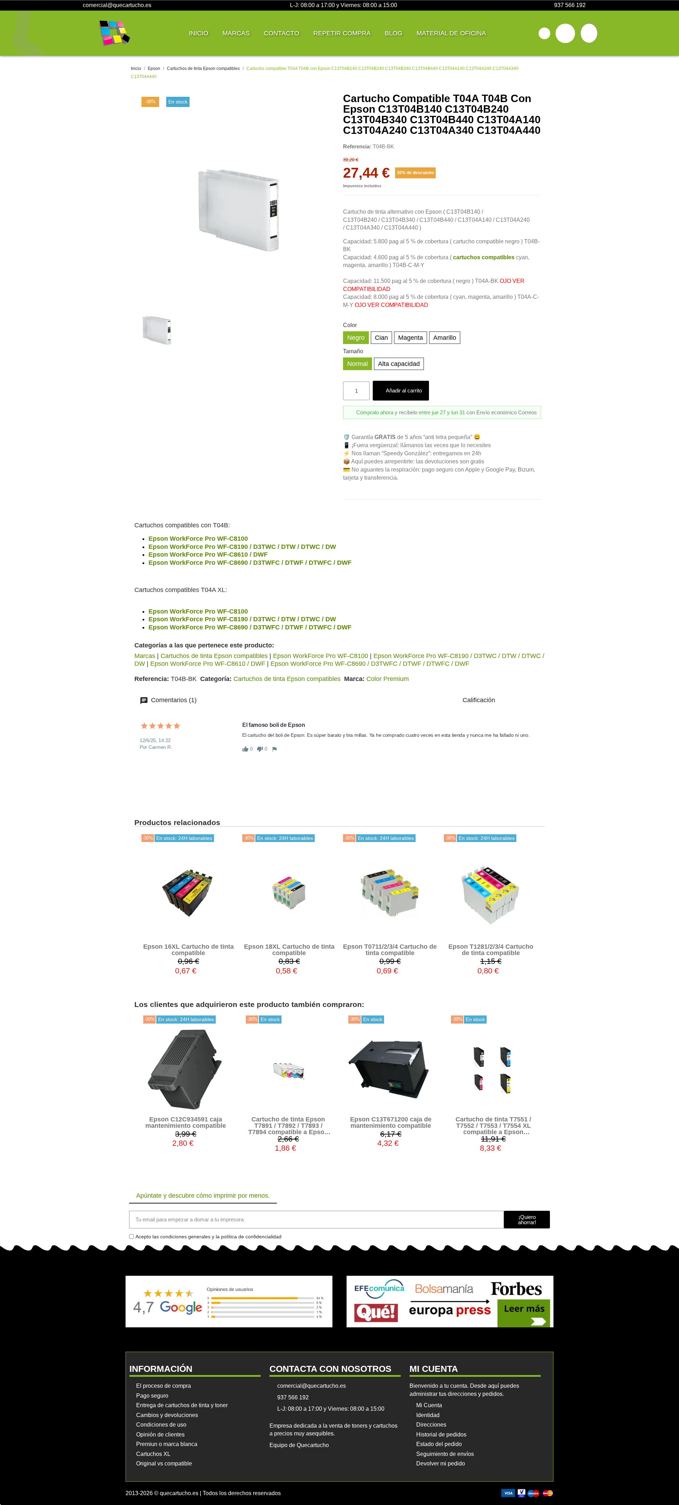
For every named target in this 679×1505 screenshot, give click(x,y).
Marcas (236, 33)
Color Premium (387, 678)
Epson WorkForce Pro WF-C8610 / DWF (208, 554)
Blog (393, 33)
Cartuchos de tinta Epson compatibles (214, 655)
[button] (544, 33)
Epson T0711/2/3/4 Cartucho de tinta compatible (390, 949)
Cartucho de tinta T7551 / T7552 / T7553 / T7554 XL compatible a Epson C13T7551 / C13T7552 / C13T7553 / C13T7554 (493, 1132)
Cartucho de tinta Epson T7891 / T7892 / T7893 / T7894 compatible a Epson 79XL (288, 1129)
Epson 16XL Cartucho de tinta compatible (188, 949)
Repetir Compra (342, 33)
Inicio (198, 33)
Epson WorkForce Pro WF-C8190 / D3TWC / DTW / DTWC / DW (242, 546)
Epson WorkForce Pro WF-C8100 (198, 538)
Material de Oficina (451, 33)
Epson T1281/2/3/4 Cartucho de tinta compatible (490, 949)
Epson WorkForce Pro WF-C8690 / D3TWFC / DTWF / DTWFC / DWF (250, 562)
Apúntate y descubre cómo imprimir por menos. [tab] (203, 1195)
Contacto (281, 33)
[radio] (356, 337)
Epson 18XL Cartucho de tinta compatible (289, 949)
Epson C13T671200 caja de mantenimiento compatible (390, 1122)
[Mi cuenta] (565, 33)
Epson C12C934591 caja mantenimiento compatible (185, 1122)
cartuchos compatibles (484, 257)
